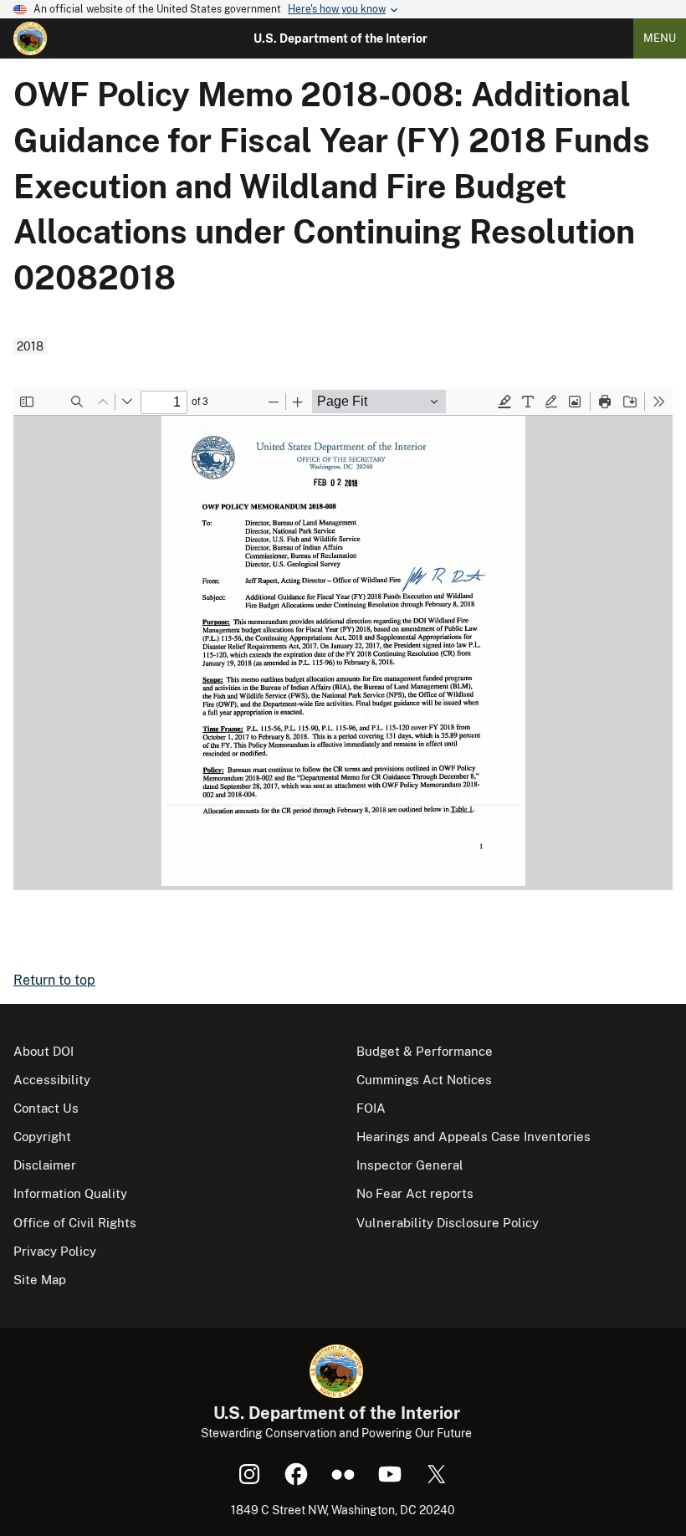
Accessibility (51, 1080)
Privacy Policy (54, 1251)
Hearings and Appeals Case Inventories (473, 1136)
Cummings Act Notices (424, 1080)
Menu (659, 38)
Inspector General (409, 1165)
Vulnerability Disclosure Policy (447, 1223)
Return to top (54, 980)
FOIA (371, 1108)
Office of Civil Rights (74, 1223)
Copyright (42, 1136)
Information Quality (70, 1193)
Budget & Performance (424, 1051)
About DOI (43, 1051)
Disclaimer (44, 1165)
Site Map (39, 1279)
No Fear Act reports (415, 1193)
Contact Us (46, 1108)
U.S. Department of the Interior (340, 38)
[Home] (30, 38)
